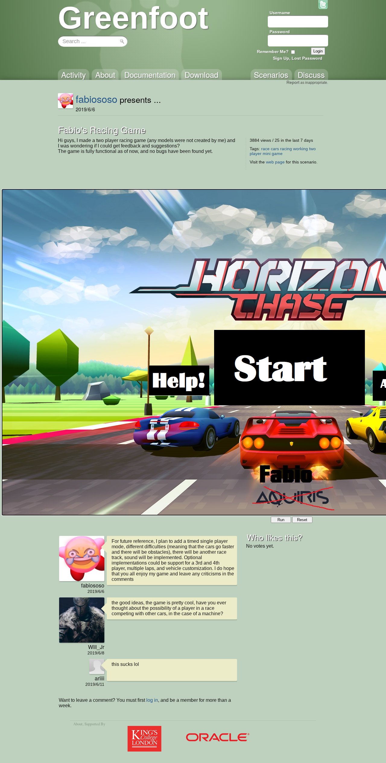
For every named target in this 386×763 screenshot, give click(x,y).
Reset (302, 520)
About (78, 724)
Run (280, 520)
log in (152, 700)
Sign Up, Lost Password (297, 58)
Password (280, 31)
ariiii (99, 678)
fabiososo (96, 99)
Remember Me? (273, 51)
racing (286, 148)
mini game (273, 153)
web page (275, 162)
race (265, 148)
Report (292, 82)
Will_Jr (96, 647)
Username (280, 12)
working (300, 148)
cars (275, 148)
